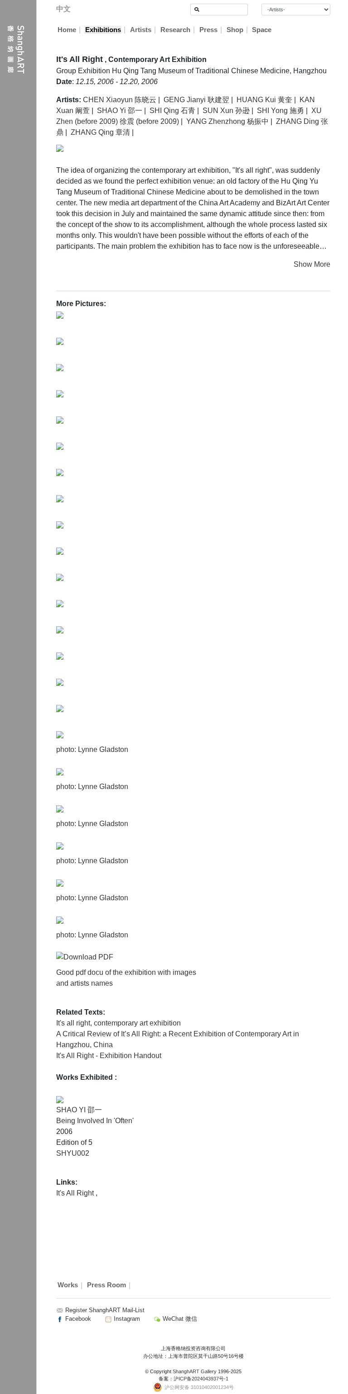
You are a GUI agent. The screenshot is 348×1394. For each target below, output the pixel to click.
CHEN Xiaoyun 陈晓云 (119, 100)
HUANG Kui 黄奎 (264, 100)
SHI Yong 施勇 (280, 110)
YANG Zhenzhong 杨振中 (227, 121)
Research (175, 29)
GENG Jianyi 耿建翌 (196, 100)
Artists (140, 29)
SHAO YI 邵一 (79, 1110)
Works (68, 1285)
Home (67, 29)
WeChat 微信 (179, 1318)
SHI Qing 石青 (172, 110)
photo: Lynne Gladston (92, 749)
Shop (235, 29)
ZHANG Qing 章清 (100, 132)
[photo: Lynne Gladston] (59, 734)
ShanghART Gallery (195, 1371)
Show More (312, 264)
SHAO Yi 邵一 (119, 110)
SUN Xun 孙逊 (226, 110)
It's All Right (76, 1193)
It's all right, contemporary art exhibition (118, 1023)
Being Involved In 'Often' (95, 1121)
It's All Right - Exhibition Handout (108, 1055)
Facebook (77, 1318)
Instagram (126, 1318)
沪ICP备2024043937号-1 (201, 1378)
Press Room (106, 1285)
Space (261, 29)
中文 (63, 9)
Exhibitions (103, 29)
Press (208, 29)
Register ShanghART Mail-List (105, 1310)
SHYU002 (72, 1153)
